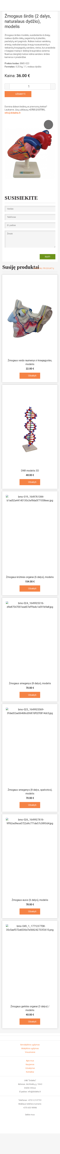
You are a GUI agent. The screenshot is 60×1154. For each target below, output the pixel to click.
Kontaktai (30, 1072)
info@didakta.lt (12, 113)
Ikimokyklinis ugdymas (30, 1045)
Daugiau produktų (43, 268)
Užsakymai (30, 1068)
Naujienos (30, 1064)
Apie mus (30, 1061)
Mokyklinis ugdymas (30, 1048)
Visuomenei (30, 1052)
